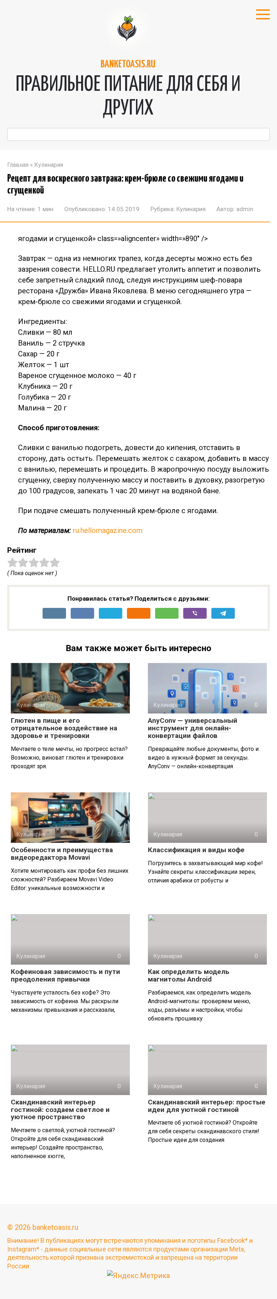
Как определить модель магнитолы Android (188, 975)
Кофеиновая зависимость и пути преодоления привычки (65, 975)
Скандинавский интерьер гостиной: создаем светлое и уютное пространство (60, 1109)
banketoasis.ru (128, 64)
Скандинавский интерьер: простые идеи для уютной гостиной (206, 1106)
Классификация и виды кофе (196, 850)
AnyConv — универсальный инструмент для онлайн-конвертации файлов (192, 728)
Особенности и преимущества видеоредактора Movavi (62, 854)
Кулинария (191, 209)
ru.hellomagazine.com (107, 530)
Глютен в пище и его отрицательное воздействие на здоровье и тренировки (64, 728)
